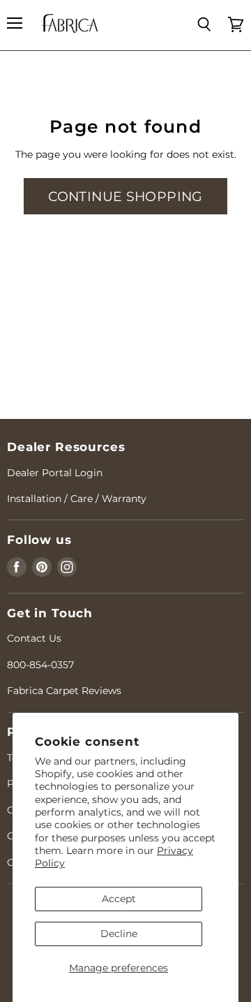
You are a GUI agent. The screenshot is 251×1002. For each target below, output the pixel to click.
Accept (119, 898)
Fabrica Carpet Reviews (64, 690)
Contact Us (34, 638)
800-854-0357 (40, 664)
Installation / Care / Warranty (76, 498)
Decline (118, 933)
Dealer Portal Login (54, 472)
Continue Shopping (125, 196)
